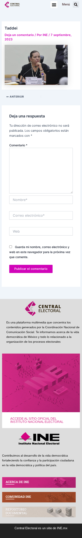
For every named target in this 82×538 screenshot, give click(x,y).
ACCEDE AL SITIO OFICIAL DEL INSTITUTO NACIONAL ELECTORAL (36, 420)
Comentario (18, 145)
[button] (53, 4)
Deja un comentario (19, 35)
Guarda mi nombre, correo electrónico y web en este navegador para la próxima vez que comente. (39, 252)
